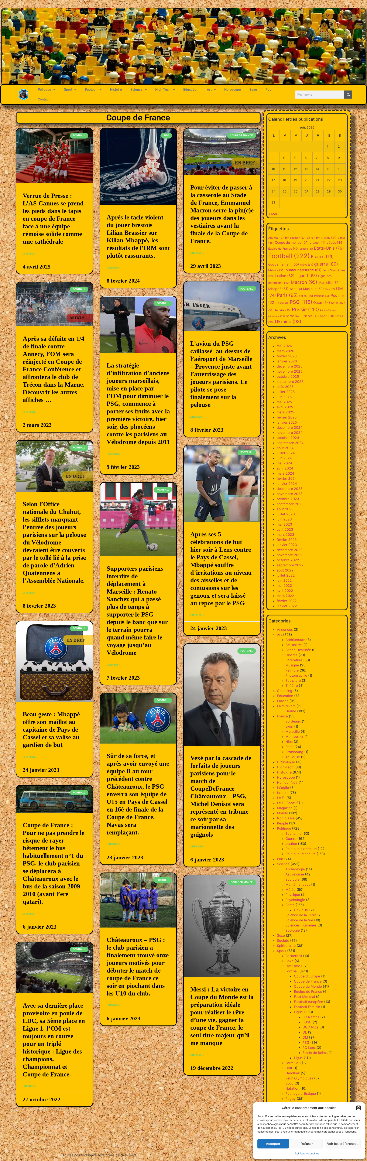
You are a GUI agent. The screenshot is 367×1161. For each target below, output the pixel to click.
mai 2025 (284, 402)
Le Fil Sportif (287, 803)
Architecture (295, 640)
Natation (292, 1088)
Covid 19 (301, 910)
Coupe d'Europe (307, 976)
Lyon (289, 726)
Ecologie (292, 879)
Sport (68, 90)
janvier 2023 (287, 545)
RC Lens (309, 1047)
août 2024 (285, 448)
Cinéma (328, 237)
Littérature (293, 660)
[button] (358, 1108)
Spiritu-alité (286, 945)
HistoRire (284, 772)
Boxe (289, 961)
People (282, 823)
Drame (290, 711)
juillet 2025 (286, 392)
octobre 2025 (288, 376)
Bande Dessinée (298, 650)
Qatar (321, 302)
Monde (282, 813)
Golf (288, 1068)
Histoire (116, 90)
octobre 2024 (288, 438)
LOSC (307, 1022)
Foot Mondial (304, 996)
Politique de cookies (307, 1153)
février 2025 (287, 417)
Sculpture (293, 680)
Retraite (282, 310)
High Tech (163, 90)
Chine (313, 237)
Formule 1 (293, 1063)
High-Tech (285, 767)
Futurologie (286, 762)
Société (283, 940)
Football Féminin (307, 1007)
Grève (306, 264)
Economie (293, 833)
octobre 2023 (288, 499)
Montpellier (294, 736)
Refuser (307, 1144)
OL (304, 1032)
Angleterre (278, 237)
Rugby (290, 1098)
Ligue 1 (306, 275)
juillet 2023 (286, 514)
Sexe (253, 90)
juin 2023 (284, 519)
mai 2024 (284, 463)
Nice (330, 289)
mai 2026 (284, 346)
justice (284, 275)
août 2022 (285, 570)
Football (91, 90)
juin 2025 (284, 397)
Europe (282, 701)
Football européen (308, 1002)
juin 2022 (284, 580)
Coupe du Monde (308, 986)
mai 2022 (284, 585)
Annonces (285, 629)
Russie (305, 310)
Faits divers (286, 706)
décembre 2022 (289, 550)
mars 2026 (285, 351)
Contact (43, 99)
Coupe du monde (292, 242)
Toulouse (292, 757)
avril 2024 (285, 468)
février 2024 (287, 478)
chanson (297, 237)
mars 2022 (285, 596)
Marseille (329, 283)
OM (305, 1037)
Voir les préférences (342, 1144)
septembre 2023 (290, 504)
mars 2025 (285, 412)
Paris (287, 295)
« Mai (272, 214)
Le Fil (281, 798)
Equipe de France (283, 248)
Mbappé (278, 289)
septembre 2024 (290, 443)
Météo (290, 889)
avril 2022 (285, 590)
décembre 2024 (289, 427)
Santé (293, 316)
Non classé (286, 818)
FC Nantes (310, 1017)
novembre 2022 (289, 555)
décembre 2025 (289, 366)
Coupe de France (308, 981)
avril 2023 (285, 529)
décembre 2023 (289, 488)
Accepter (273, 1144)
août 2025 (285, 387)
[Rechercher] (348, 95)
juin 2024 (284, 458)
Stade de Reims (314, 1053)
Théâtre (291, 685)
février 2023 (287, 539)
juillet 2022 (286, 575)
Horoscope (232, 90)
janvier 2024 (287, 483)
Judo (289, 1083)
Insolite (282, 792)
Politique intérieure (300, 854)
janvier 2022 (287, 606)
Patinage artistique (300, 1093)
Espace (306, 248)
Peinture (292, 670)
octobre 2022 (288, 560)
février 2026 (287, 356)
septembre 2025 (290, 381)
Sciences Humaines (300, 925)
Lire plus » (30, 253)
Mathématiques (297, 884)
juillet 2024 (286, 453)
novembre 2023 (289, 494)
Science (136, 90)
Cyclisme (292, 966)
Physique (292, 894)
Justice (291, 843)
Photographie (296, 675)
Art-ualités (293, 645)
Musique (313, 289)
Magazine (284, 808)
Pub (268, 90)
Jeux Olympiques (299, 1078)
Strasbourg (294, 752)
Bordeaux (293, 721)
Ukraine (288, 321)
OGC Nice (310, 1027)
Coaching (284, 691)
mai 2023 (284, 524)
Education (190, 90)
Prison (283, 302)
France (322, 256)
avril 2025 (285, 407)
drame (317, 242)
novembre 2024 (289, 432)
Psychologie (295, 900)
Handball (292, 1073)
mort (295, 289)
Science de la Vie (299, 920)
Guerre (290, 838)
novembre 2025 (289, 371)
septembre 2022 (290, 565)
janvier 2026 (287, 361)
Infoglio (283, 787)
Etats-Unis (329, 248)
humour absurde (304, 270)
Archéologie (295, 869)
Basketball (293, 956)
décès (335, 242)
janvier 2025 (287, 422)
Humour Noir (287, 782)
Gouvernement (283, 264)
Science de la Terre (300, 915)
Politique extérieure (301, 849)
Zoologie (292, 930)
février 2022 (287, 601)
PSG (301, 302)
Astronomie (294, 874)
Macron (304, 282)
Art (209, 90)
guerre (326, 264)
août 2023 (285, 509)
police (306, 295)
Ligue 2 (300, 1058)
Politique (44, 90)
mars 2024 (285, 473)
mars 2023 (285, 534)
